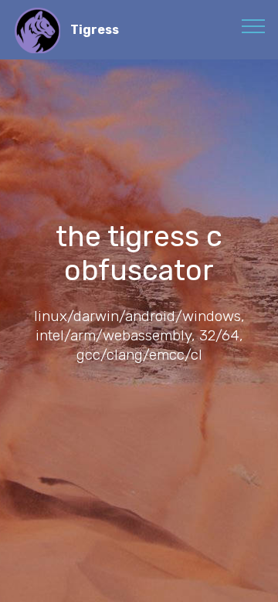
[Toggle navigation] (254, 25)
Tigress (94, 29)
